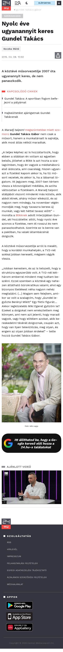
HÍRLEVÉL (12, 549)
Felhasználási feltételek (22, 563)
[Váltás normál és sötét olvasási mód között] (27, 3)
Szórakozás (12, 16)
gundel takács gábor (28, 9)
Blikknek (22, 215)
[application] (31, 487)
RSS (9, 542)
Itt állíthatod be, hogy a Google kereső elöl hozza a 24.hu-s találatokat (35, 443)
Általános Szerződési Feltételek (27, 577)
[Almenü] (18, 3)
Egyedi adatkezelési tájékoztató (27, 570)
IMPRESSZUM (14, 556)
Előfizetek (44, 3)
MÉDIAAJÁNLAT (15, 584)
